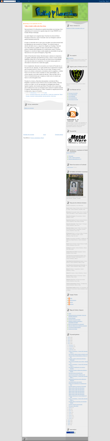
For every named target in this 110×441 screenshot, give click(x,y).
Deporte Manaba (71, 318)
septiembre (71, 349)
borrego (71, 304)
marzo (70, 415)
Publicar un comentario (29, 108)
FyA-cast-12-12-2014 (73, 93)
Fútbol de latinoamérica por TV (74, 159)
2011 (69, 343)
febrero (70, 416)
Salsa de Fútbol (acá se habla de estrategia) (77, 325)
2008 (69, 423)
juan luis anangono (46, 96)
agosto (70, 407)
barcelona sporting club (35, 94)
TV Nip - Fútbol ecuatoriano (74, 157)
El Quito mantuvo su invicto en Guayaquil (77, 386)
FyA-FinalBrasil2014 (72, 94)
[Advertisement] (36, 121)
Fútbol (69, 313)
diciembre (71, 345)
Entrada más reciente (28, 134)
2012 (69, 342)
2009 (69, 421)
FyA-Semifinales (71, 96)
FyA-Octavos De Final (73, 99)
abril (70, 413)
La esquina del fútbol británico (74, 327)
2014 (69, 338)
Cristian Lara (51, 94)
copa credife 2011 (44, 94)
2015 (69, 337)
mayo (70, 412)
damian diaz (56, 94)
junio (70, 410)
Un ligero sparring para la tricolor (75, 404)
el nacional (32, 96)
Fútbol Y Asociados (70, 167)
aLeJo (71, 302)
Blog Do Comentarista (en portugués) (76, 324)
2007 (69, 424)
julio (70, 409)
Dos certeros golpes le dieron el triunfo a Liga (78, 354)
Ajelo (71, 298)
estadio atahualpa (38, 96)
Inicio (44, 134)
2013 (69, 340)
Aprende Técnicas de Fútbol (74, 319)
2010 (69, 420)
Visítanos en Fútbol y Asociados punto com (75, 28)
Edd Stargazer (73, 300)
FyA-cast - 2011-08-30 (73, 406)
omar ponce (53, 96)
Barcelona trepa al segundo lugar (75, 373)
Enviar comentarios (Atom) (37, 137)
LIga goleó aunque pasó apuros (75, 382)
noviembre (71, 346)
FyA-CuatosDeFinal (72, 97)
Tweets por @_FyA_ (70, 152)
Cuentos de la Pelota (72, 328)
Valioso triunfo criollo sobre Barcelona (76, 387)
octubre (70, 348)
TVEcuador (70, 156)
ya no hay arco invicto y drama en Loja (77, 374)
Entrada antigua (59, 134)
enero (70, 418)
